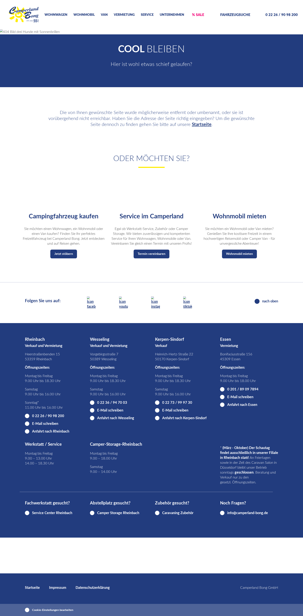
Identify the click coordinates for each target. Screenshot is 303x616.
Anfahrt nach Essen (242, 405)
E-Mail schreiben (45, 424)
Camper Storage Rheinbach (118, 513)
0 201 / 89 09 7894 (242, 389)
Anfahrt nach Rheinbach (50, 431)
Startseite (201, 124)
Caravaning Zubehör (177, 513)
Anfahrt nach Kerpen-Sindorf (184, 418)
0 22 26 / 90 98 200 (48, 416)
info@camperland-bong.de (247, 513)
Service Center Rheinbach (52, 513)
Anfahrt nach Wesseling (115, 418)
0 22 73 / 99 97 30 (177, 402)
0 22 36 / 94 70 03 (112, 402)
